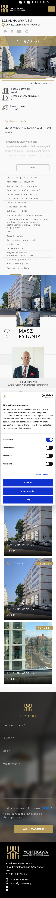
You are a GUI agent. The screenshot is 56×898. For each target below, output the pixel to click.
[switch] (49, 448)
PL (44, 2)
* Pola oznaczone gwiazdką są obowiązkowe (22, 815)
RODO (46, 808)
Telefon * (9, 737)
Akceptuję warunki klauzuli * (29, 808)
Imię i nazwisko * (14, 725)
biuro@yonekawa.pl (21, 883)
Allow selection (28, 491)
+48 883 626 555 (20, 879)
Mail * (7, 750)
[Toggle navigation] (51, 9)
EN (48, 2)
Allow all (28, 483)
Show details (42, 474)
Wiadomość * (11, 763)
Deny (28, 500)
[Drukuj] (5, 31)
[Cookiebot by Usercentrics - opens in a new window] (41, 396)
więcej (33, 167)
